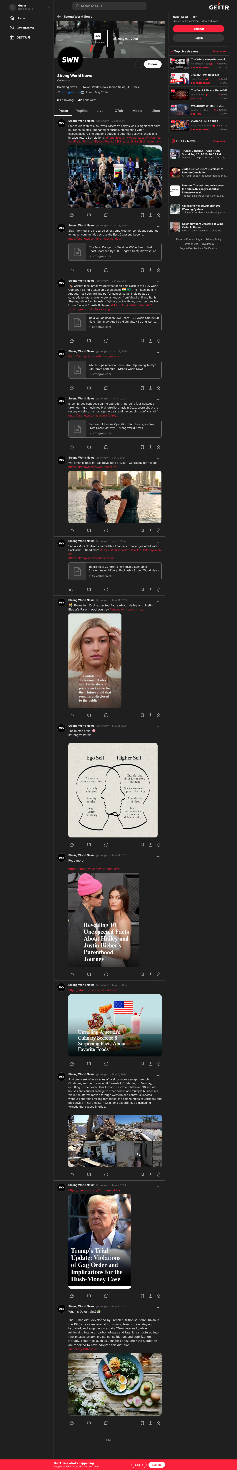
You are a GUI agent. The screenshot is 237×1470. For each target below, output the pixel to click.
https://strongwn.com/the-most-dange (94, 238)
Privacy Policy (213, 239)
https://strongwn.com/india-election (92, 558)
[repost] (93, 214)
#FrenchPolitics (82, 141)
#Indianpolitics (120, 550)
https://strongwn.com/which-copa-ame (94, 356)
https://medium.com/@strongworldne (95, 1190)
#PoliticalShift (138, 141)
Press (189, 239)
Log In (139, 1464)
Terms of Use (191, 243)
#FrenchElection (115, 137)
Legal (199, 239)
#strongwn (154, 141)
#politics (136, 550)
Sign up (157, 1464)
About (179, 239)
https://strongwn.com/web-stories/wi (93, 467)
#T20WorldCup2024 (139, 305)
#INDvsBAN (118, 305)
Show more (219, 51)
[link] (118, 121)
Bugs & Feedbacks (190, 248)
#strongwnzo (134, 609)
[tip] (110, 214)
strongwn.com (101, 256)
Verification (211, 248)
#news (104, 550)
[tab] (63, 111)
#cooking (75, 1349)
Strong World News (81, 120)
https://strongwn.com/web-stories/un (95, 990)
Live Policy (208, 243)
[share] (150, 214)
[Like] (76, 214)
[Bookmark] (142, 214)
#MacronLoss (135, 137)
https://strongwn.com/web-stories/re (95, 869)
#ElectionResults (103, 141)
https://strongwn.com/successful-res (93, 415)
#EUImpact (122, 141)
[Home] (198, 6)
